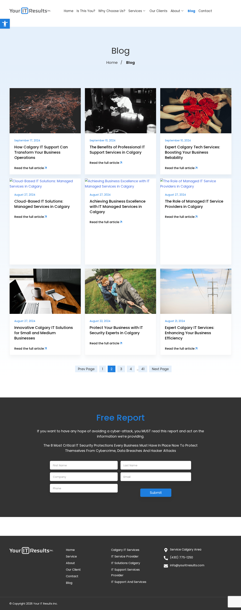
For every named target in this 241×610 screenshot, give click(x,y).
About (175, 11)
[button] (5, 24)
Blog (191, 11)
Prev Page (86, 369)
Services (135, 11)
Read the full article (29, 168)
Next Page (160, 369)
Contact (205, 11)
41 (142, 369)
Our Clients (158, 11)
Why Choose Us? (111, 11)
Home (68, 11)
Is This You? (86, 11)
